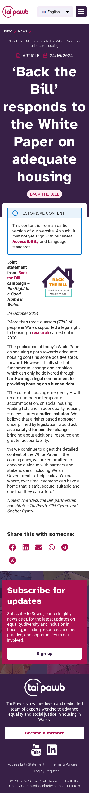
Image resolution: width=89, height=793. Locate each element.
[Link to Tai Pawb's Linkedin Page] (52, 750)
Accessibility (25, 241)
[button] (55, 11)
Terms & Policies (65, 764)
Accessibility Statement (26, 764)
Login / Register (46, 771)
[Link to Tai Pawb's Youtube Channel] (36, 750)
